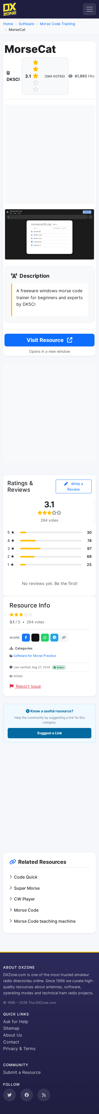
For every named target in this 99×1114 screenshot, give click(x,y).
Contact (11, 1042)
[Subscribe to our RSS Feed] (43, 1095)
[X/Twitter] (35, 638)
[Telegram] (54, 638)
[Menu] (89, 9)
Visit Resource (46, 340)
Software (26, 24)
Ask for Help (15, 1021)
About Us (12, 1035)
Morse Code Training (57, 24)
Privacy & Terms (19, 1048)
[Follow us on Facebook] (26, 1095)
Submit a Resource (22, 1072)
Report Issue (28, 686)
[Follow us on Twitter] (9, 1095)
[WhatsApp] (45, 638)
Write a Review (75, 486)
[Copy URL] (64, 638)
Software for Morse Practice (34, 656)
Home (8, 24)
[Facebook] (26, 638)
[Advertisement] (49, 154)
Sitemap (11, 1028)
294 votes (35, 622)
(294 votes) (55, 76)
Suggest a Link (49, 733)
